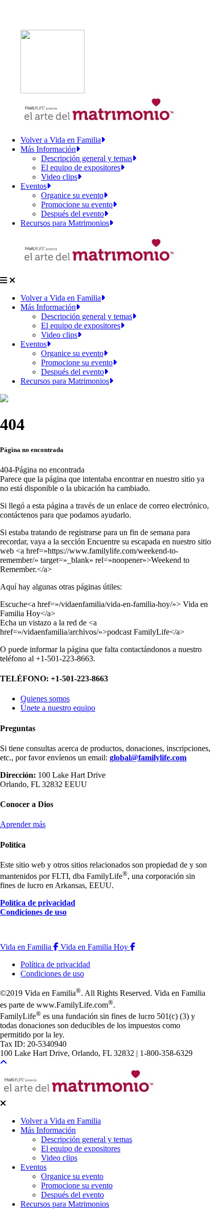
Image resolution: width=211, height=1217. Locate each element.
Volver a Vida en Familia (60, 139)
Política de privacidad (37, 902)
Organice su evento (72, 195)
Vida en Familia (30, 947)
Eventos (33, 186)
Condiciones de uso (33, 912)
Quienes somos (45, 698)
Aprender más (23, 824)
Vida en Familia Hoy (97, 947)
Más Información (48, 149)
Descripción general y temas (86, 158)
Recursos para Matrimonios (64, 223)
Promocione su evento (77, 204)
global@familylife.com (148, 757)
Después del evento (72, 213)
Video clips (59, 176)
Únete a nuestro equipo (57, 707)
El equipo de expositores (80, 167)
